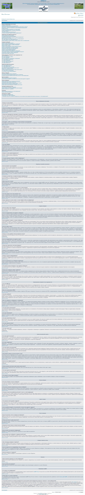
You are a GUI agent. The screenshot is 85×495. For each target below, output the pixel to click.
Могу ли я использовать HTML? (7, 56)
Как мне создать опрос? (6, 45)
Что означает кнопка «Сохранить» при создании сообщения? (13, 51)
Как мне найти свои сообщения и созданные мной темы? (12, 84)
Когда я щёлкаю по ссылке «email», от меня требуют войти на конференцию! (15, 40)
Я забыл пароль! (5, 28)
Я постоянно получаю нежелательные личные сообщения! (12, 74)
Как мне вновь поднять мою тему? (8, 53)
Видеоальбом (47, 4)
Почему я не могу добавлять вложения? (9, 49)
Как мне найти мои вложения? (7, 92)
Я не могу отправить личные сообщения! (9, 73)
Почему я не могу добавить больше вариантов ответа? (11, 46)
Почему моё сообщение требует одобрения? (10, 52)
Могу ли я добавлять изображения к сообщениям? (11, 58)
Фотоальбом (31, 4)
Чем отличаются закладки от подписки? (9, 87)
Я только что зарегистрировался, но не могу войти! (11, 29)
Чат (28, 4)
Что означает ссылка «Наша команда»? (9, 71)
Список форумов (4, 20)
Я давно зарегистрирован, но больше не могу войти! (11, 30)
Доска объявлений (26, 3)
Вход (3, 14)
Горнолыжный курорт (43, 3)
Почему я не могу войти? (6, 25)
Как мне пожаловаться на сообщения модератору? (11, 50)
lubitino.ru (43, 0)
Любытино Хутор (50, 3)
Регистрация (7, 14)
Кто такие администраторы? (7, 65)
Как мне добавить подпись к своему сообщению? (10, 44)
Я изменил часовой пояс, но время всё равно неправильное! (12, 37)
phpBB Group (36, 471)
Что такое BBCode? (5, 55)
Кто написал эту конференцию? (7, 94)
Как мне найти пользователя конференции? (10, 83)
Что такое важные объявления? (7, 59)
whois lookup (74, 481)
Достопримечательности (59, 3)
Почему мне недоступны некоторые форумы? (10, 48)
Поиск (82, 13)
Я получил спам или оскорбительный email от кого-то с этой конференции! (15, 75)
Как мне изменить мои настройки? (8, 35)
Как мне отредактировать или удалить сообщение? (11, 43)
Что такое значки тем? (6, 62)
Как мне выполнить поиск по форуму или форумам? (11, 81)
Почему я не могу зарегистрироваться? (9, 32)
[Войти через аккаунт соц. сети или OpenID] (80, 15)
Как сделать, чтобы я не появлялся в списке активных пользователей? (14, 27)
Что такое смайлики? (5, 57)
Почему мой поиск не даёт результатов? (9, 82)
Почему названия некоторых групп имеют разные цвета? (12, 69)
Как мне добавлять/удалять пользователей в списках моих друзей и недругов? (16, 78)
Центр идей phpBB (63, 476)
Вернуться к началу (5, 106)
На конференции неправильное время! (9, 36)
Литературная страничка (39, 4)
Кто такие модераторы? (6, 66)
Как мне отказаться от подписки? (8, 88)
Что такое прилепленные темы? (7, 61)
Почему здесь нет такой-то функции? (8, 95)
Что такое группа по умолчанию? (8, 70)
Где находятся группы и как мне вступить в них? (10, 67)
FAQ (79, 13)
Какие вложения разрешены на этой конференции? (11, 91)
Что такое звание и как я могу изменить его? (10, 39)
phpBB (41, 493)
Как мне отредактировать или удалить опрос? (10, 47)
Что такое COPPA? (5, 31)
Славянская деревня (34, 3)
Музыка (52, 4)
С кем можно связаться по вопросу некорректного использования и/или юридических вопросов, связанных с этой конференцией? (25, 96)
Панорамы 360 (56, 4)
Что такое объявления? (6, 60)
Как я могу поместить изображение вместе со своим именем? (13, 38)
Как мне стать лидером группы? (7, 68)
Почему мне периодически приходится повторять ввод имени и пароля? (15, 26)
